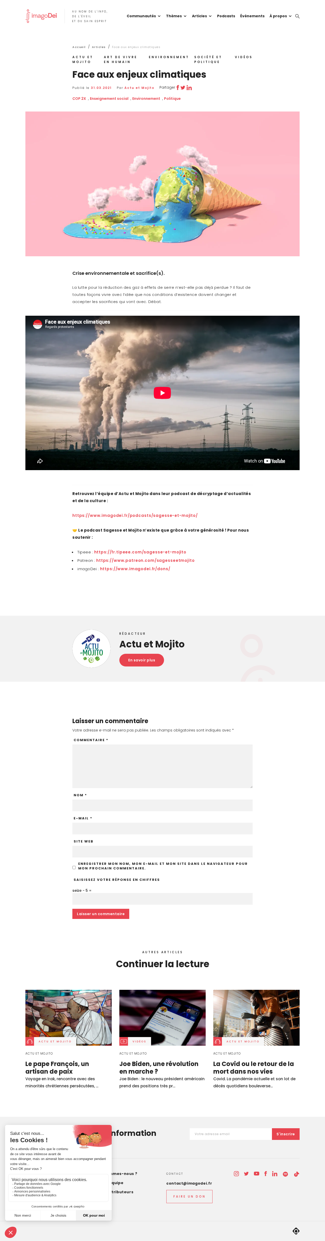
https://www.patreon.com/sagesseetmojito (145, 560)
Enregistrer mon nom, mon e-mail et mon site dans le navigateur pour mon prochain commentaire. (163, 866)
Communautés (141, 16)
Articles (199, 16)
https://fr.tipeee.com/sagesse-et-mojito (140, 552)
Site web (83, 841)
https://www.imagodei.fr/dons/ (135, 568)
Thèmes (174, 16)
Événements (252, 16)
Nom (80, 795)
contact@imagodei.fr (189, 1183)
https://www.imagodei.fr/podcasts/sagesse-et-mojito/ (135, 515)
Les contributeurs (115, 1192)
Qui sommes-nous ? (116, 1173)
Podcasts (226, 16)
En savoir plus (141, 660)
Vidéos (244, 57)
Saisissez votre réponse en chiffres (117, 880)
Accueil (79, 47)
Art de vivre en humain (120, 59)
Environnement (169, 57)
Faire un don (189, 1196)
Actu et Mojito (82, 59)
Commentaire (91, 740)
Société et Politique (208, 59)
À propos (278, 16)
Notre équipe (110, 1182)
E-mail (83, 818)
